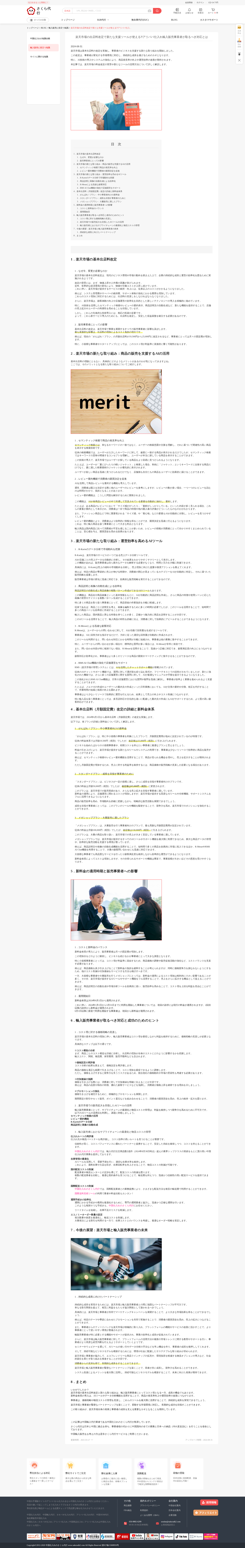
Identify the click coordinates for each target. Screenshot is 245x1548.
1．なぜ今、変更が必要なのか (91, 157)
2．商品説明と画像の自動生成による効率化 (96, 181)
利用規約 (144, 1510)
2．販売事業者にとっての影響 (90, 161)
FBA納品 (128, 1510)
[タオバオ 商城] (63, 1536)
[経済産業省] (108, 1536)
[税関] (78, 1536)
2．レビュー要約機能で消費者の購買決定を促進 (98, 171)
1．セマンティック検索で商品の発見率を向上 (98, 167)
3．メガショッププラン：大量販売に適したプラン (99, 202)
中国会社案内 (174, 1505)
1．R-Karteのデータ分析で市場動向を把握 (95, 178)
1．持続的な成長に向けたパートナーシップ (96, 232)
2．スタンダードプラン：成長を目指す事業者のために (101, 198)
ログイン (200, 2)
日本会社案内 (174, 1510)
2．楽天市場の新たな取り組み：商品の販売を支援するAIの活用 (102, 164)
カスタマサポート (209, 20)
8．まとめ (78, 236)
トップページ (68, 20)
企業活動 (173, 1515)
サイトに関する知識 (39, 57)
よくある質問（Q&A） (150, 1515)
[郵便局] (122, 1536)
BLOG (174, 20)
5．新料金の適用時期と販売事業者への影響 (93, 205)
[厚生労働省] (93, 1536)
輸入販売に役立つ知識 (58, 28)
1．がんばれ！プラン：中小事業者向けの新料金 (98, 195)
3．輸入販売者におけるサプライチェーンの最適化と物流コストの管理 (108, 225)
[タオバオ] (49, 1536)
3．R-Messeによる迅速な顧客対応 (92, 184)
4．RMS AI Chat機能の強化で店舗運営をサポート (99, 188)
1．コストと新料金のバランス (90, 208)
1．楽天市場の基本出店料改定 (87, 154)
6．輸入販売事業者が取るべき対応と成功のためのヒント (99, 215)
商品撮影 (128, 1505)
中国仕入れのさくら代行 (57, 1545)
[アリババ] (34, 1536)
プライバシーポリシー (150, 1505)
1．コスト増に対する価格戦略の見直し (94, 219)
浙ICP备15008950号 (110, 1545)
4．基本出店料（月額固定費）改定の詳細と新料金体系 (98, 191)
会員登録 (189, 2)
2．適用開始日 (83, 212)
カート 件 (213, 13)
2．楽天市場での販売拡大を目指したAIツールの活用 (100, 222)
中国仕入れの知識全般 (40, 38)
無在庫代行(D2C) (140, 20)
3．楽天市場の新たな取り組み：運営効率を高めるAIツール (100, 174)
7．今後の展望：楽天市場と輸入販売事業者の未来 (96, 229)
